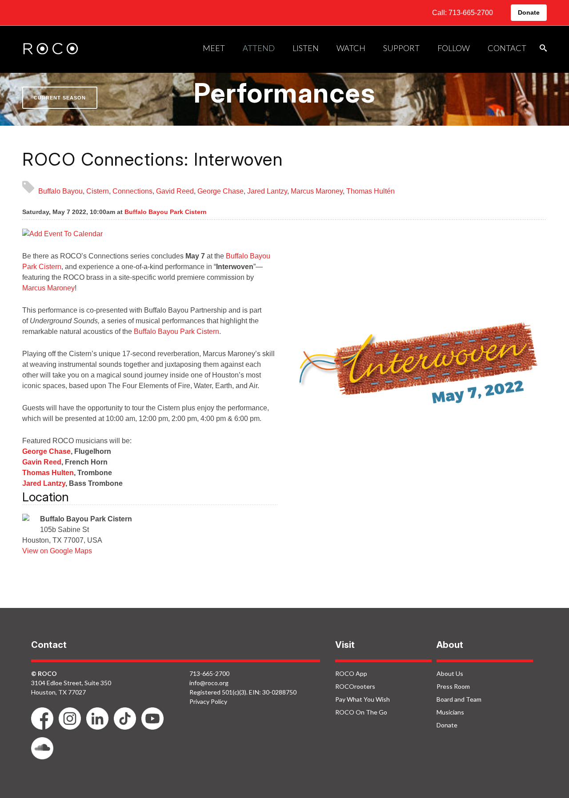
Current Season (60, 97)
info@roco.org (208, 683)
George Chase (220, 191)
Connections (132, 191)
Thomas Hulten (48, 472)
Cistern (97, 191)
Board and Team (459, 699)
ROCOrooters (355, 686)
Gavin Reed (41, 462)
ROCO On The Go (361, 712)
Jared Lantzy (267, 191)
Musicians (450, 712)
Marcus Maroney (317, 191)
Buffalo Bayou (60, 191)
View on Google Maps (57, 551)
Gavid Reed (175, 191)
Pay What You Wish (362, 699)
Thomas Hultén (370, 191)
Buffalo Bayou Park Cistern (165, 211)
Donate (529, 12)
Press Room (453, 686)
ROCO (50, 49)
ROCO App (351, 673)
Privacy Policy (208, 701)
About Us (450, 673)
